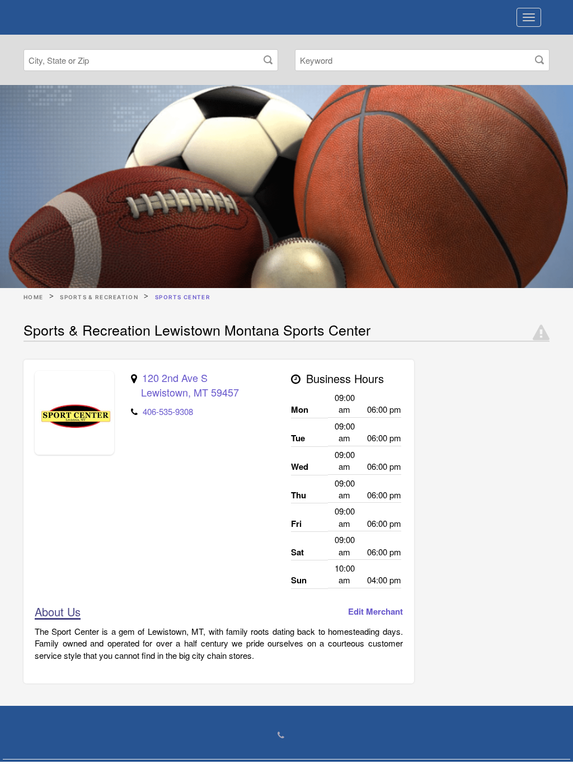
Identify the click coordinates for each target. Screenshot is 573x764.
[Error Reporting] (541, 332)
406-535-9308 (168, 411)
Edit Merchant (375, 611)
